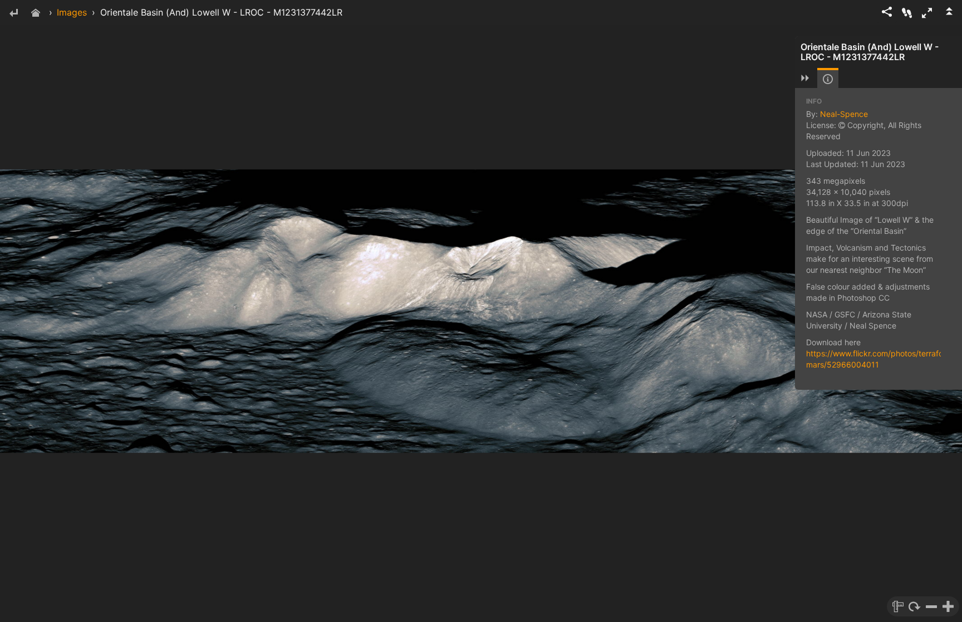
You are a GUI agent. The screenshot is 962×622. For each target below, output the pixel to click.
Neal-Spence (844, 114)
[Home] (35, 13)
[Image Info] (827, 79)
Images (72, 12)
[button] (927, 13)
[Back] (13, 13)
